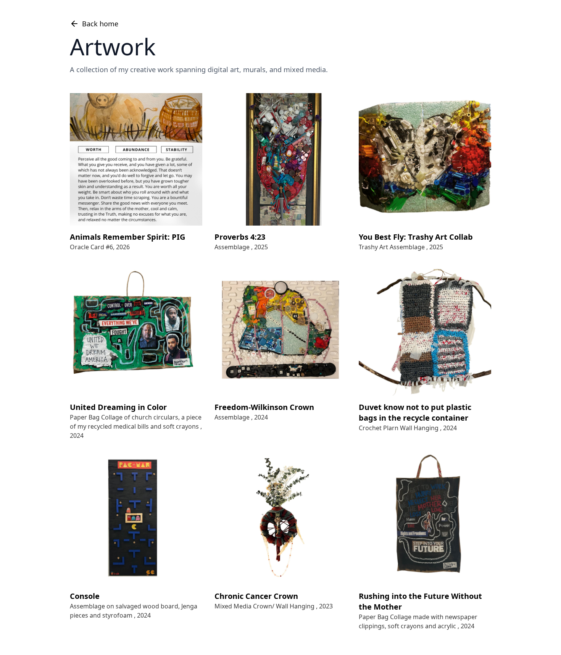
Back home (100, 23)
